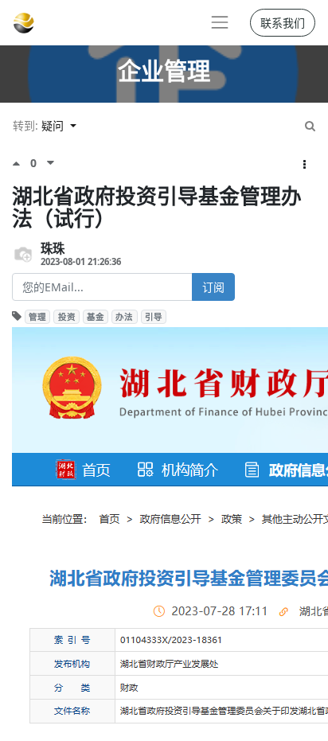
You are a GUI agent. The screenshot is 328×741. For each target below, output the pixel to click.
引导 (153, 316)
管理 (37, 316)
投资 (67, 316)
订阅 (213, 286)
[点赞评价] (21, 163)
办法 (124, 316)
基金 (95, 316)
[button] (304, 164)
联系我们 (282, 22)
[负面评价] (50, 163)
